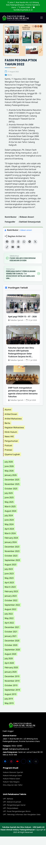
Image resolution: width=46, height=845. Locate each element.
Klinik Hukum (11, 432)
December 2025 (12, 479)
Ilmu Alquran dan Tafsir (13, 785)
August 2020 (10, 654)
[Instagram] (12, 242)
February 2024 (11, 537)
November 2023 (12, 551)
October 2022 (11, 600)
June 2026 (9, 466)
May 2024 (9, 524)
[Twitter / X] (35, 242)
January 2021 (11, 636)
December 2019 (12, 676)
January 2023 (11, 596)
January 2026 (11, 475)
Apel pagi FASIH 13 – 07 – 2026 (22, 316)
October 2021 (11, 631)
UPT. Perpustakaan (10, 808)
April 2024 (9, 528)
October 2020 (11, 645)
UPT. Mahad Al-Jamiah (12, 802)
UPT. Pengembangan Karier (14, 805)
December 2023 (12, 546)
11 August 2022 (13, 71)
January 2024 (11, 542)
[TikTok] (7, 247)
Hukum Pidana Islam (11, 779)
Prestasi (8, 450)
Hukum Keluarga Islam (12, 775)
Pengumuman (11, 441)
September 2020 (12, 649)
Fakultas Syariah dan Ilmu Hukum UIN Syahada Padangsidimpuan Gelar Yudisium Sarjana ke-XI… (21, 352)
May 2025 (9, 502)
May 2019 (9, 703)
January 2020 (11, 672)
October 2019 (11, 685)
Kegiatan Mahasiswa (14, 427)
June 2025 (9, 497)
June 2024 (9, 519)
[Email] (12, 247)
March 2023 (10, 587)
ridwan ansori (26, 230)
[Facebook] (7, 242)
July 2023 (9, 569)
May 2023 (9, 578)
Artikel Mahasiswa (13, 418)
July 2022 (9, 613)
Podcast (8, 445)
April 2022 (9, 622)
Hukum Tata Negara (11, 782)
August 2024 (10, 511)
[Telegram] (29, 242)
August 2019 (10, 694)
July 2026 (9, 461)
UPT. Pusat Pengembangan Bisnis (17, 811)
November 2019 (12, 680)
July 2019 (9, 698)
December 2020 (12, 640)
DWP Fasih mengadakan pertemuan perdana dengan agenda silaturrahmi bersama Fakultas (23, 392)
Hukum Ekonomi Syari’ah (13, 772)
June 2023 (9, 573)
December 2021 (12, 627)
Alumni (8, 409)
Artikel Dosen (11, 414)
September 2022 (12, 605)
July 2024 (9, 515)
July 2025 (9, 493)
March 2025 (10, 506)
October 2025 (11, 488)
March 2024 (10, 533)
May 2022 (9, 618)
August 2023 (10, 564)
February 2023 (11, 591)
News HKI (9, 436)
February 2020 (11, 667)
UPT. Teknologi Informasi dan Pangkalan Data (21, 814)
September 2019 (12, 689)
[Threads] (18, 242)
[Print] (18, 247)
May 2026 (9, 470)
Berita (10, 75)
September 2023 (12, 560)
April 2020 (9, 663)
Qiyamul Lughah (12, 454)
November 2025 (12, 484)
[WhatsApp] (24, 242)
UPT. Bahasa (8, 799)
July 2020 (9, 658)
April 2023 (9, 582)
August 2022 (10, 609)
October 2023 (11, 555)
